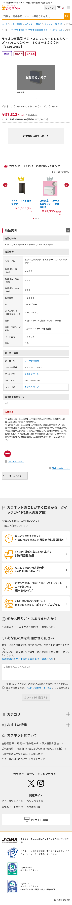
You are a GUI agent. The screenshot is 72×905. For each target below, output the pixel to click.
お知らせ (35, 753)
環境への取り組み (26, 743)
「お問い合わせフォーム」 (39, 687)
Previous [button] (5, 185)
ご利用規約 (7, 748)
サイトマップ (38, 759)
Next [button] (66, 185)
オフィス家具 (16, 24)
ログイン (49, 7)
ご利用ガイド (9, 627)
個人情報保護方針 (51, 743)
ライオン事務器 (17, 29)
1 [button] (33, 218)
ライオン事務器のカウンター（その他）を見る (44, 29)
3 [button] (38, 218)
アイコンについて (16, 461)
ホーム (5, 24)
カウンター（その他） (54, 24)
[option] (22, 193)
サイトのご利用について (14, 759)
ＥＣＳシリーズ (32, 373)
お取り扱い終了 (36, 77)
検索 (67, 16)
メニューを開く (68, 8)
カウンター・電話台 (33, 24)
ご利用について (29, 520)
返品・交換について (61, 468)
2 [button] (36, 218)
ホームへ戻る (15, 475)
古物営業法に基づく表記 (14, 753)
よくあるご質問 (27, 627)
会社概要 (6, 743)
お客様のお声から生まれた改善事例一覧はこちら (27, 658)
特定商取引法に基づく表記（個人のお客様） (40, 748)
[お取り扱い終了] (36, 59)
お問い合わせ (49, 627)
